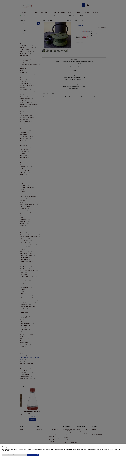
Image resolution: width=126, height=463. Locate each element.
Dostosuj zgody (22, 454)
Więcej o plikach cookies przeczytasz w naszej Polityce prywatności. (15, 451)
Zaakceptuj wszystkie (33, 454)
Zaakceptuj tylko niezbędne (9, 454)
